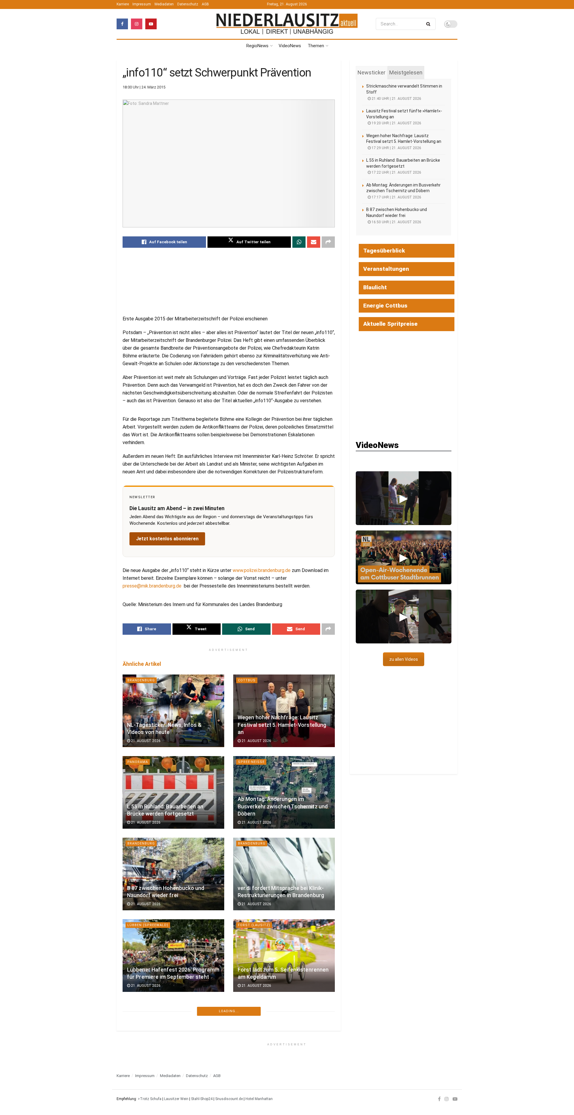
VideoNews (290, 45)
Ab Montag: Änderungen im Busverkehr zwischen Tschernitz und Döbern (283, 806)
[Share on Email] (313, 242)
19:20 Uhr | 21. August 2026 (396, 123)
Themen (316, 45)
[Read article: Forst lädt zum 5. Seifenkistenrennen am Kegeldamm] (284, 955)
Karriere (123, 4)
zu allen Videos (403, 659)
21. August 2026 (145, 741)
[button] (403, 498)
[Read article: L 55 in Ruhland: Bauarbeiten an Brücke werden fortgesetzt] (173, 792)
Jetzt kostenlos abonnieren (167, 539)
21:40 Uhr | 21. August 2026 (396, 99)
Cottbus (247, 680)
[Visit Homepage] (287, 24)
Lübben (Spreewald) (147, 925)
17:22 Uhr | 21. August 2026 (396, 172)
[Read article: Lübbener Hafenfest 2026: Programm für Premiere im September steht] (173, 955)
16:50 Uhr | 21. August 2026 (396, 222)
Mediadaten (164, 4)
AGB (205, 4)
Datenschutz (187, 4)
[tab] (371, 72)
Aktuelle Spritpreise (390, 323)
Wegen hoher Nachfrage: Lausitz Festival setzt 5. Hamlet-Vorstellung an (282, 725)
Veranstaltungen (386, 268)
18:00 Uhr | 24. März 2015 (144, 87)
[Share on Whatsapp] (299, 242)
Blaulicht (375, 287)
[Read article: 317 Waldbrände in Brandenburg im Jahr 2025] (173, 1037)
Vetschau (137, 1088)
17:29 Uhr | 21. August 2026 (396, 148)
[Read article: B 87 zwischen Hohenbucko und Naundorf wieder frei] (173, 874)
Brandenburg (141, 680)
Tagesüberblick (384, 250)
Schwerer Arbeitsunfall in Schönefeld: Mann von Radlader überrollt (276, 1051)
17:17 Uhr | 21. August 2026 (396, 197)
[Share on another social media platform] (328, 242)
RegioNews (257, 45)
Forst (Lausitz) (254, 925)
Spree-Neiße (251, 762)
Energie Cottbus (385, 305)
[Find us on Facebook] (122, 24)
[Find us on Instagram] (136, 24)
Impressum (141, 4)
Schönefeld (250, 1007)
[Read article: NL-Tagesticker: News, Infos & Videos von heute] (173, 710)
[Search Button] (429, 24)
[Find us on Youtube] (151, 24)
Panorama (137, 762)
